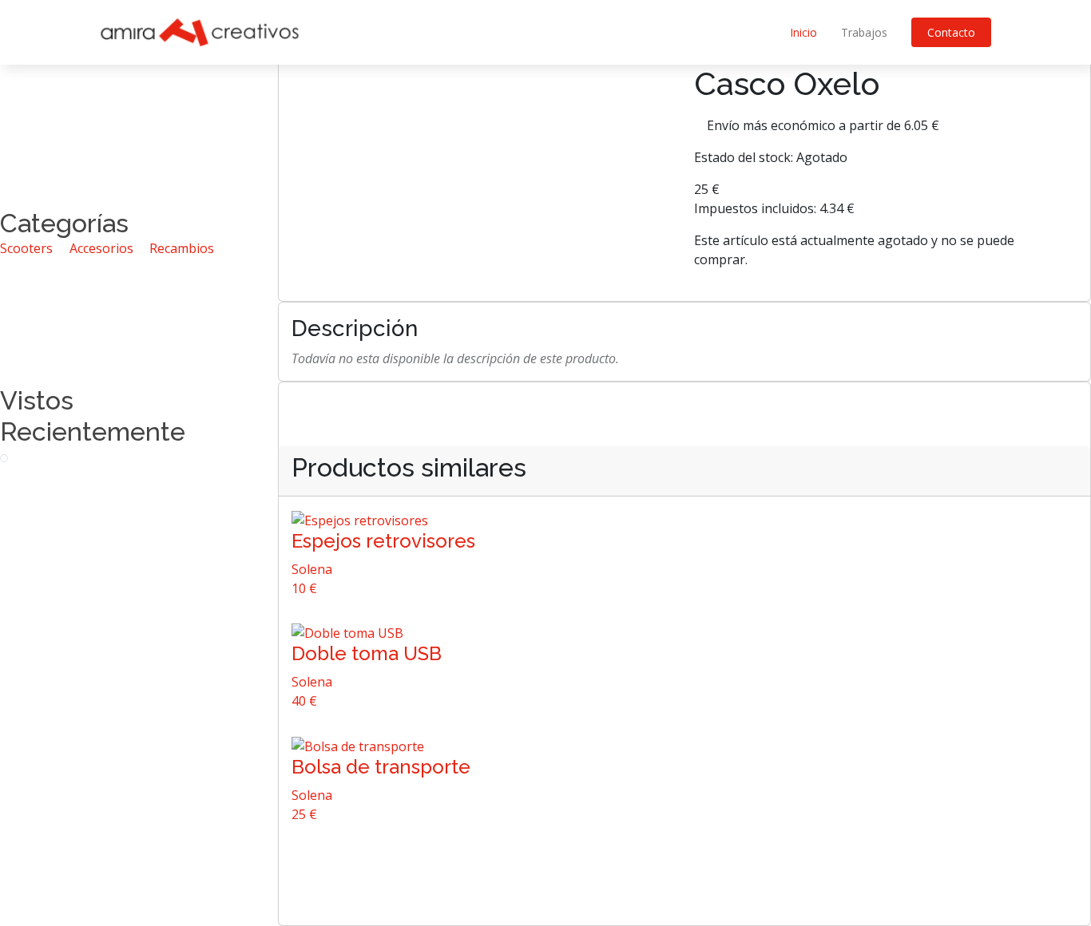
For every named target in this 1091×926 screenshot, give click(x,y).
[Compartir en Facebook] (887, 278)
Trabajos (864, 32)
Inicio (803, 32)
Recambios (181, 248)
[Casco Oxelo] (4, 456)
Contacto (951, 32)
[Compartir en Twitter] (871, 278)
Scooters (26, 248)
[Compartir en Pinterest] (903, 278)
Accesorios (101, 248)
